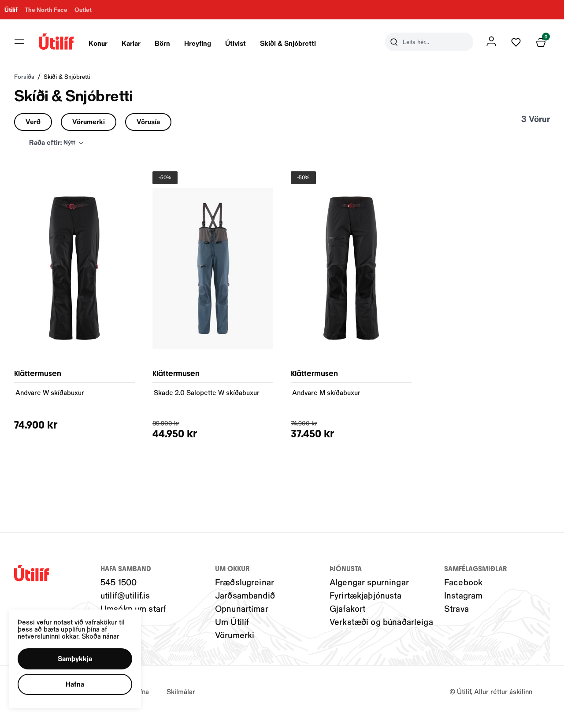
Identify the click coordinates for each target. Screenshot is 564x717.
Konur (98, 43)
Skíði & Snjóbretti (288, 43)
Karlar (131, 43)
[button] (19, 41)
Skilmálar (181, 691)
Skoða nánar (100, 636)
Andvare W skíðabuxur (49, 392)
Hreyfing (197, 43)
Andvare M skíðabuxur (326, 392)
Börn (162, 43)
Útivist (235, 43)
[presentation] (98, 42)
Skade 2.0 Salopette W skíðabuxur (207, 392)
